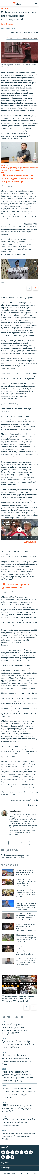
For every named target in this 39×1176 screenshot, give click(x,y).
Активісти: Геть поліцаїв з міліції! (17, 522)
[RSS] (3, 1157)
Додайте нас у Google (9, 1173)
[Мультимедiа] (21, 1173)
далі (2, 173)
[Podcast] (8, 1157)
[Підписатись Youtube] (17, 1152)
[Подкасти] (28, 1173)
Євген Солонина (7, 24)
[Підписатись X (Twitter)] (12, 1152)
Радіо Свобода (12, 525)
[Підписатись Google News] (8, 1152)
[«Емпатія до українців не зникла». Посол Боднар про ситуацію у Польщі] (8, 872)
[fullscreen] (36, 538)
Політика (5, 9)
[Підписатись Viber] (26, 1152)
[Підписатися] (12, 1157)
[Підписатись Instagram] (22, 1152)
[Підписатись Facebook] (3, 1152)
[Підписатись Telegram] (31, 1152)
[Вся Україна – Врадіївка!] (19, 269)
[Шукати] (35, 1173)
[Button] (16, 32)
